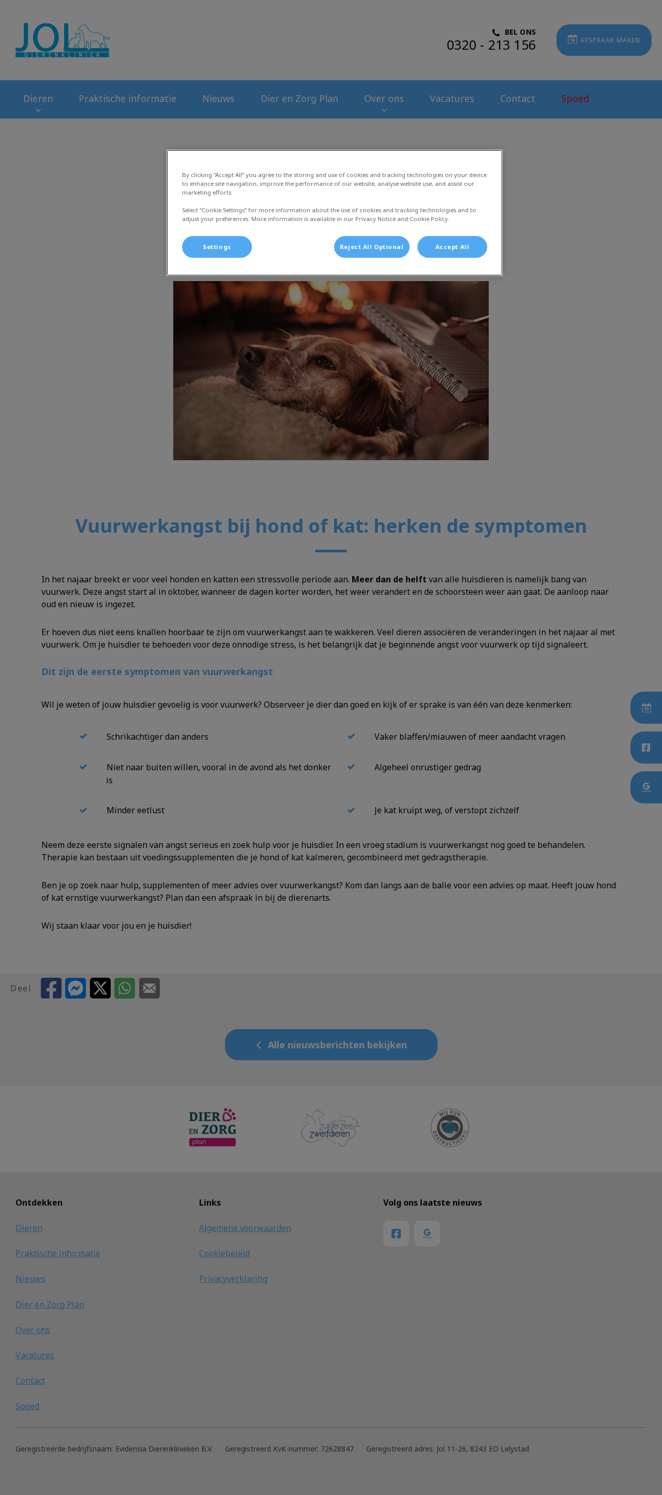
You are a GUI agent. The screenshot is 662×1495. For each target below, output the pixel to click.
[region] (335, 213)
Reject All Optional (372, 247)
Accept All (452, 247)
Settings (217, 247)
